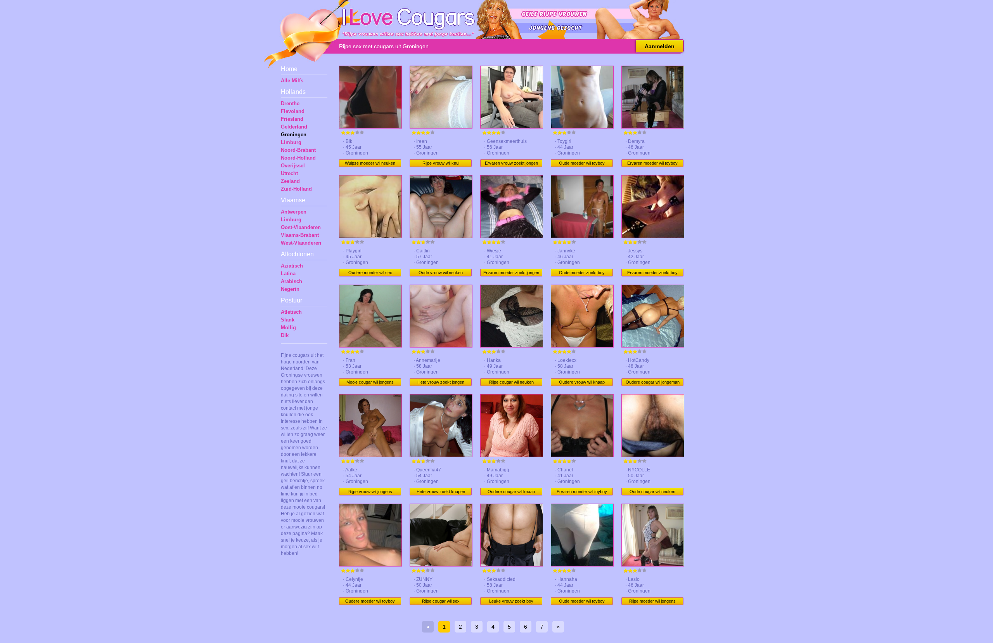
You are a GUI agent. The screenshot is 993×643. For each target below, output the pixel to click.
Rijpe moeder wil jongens (652, 601)
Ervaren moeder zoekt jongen (511, 272)
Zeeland (290, 181)
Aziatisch (292, 266)
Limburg (291, 142)
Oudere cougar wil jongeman (653, 382)
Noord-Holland (298, 158)
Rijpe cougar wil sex (441, 601)
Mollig (288, 327)
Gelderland (294, 127)
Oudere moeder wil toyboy (370, 601)
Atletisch (291, 312)
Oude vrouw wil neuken (441, 272)
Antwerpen (293, 212)
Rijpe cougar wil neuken (511, 382)
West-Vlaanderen (301, 243)
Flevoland (292, 111)
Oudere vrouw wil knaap (582, 382)
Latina (288, 273)
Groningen (293, 134)
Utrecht (289, 173)
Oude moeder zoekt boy (582, 272)
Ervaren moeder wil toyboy (652, 163)
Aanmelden (660, 46)
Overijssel (293, 166)
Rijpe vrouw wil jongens (370, 491)
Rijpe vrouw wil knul (440, 163)
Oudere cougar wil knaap (511, 491)
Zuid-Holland (296, 189)
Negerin (290, 289)
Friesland (292, 119)
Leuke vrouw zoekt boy (511, 601)
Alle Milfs (292, 80)
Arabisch (291, 281)
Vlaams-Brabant (300, 235)
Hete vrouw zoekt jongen (440, 382)
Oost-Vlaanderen (301, 227)
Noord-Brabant (298, 150)
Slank (287, 320)
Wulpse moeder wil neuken (370, 163)
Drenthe (290, 103)
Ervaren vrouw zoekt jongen (511, 163)
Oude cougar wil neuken (652, 491)
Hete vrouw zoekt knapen (441, 491)
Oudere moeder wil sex (370, 272)
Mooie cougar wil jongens (370, 382)
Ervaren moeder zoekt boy (652, 272)
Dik (285, 335)
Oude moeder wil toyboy (582, 163)
